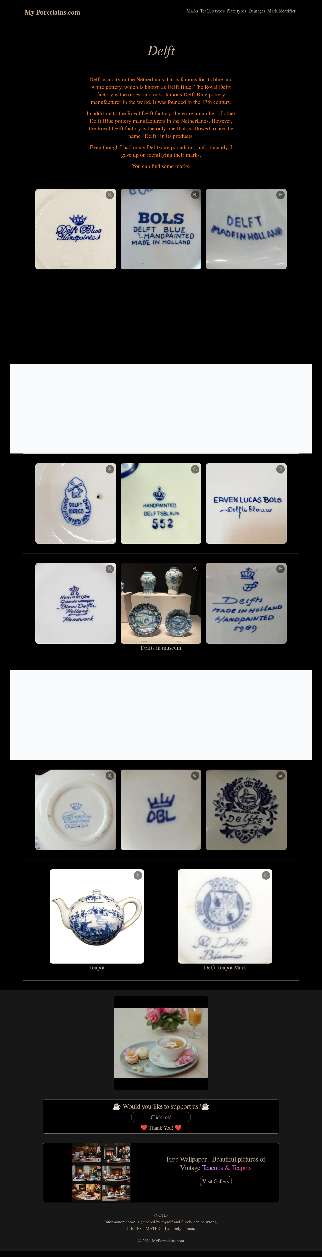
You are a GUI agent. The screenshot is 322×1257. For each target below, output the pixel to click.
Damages (256, 11)
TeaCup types (212, 11)
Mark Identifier (281, 11)
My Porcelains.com (52, 12)
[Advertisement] (161, 321)
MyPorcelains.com (168, 1240)
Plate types (237, 11)
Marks (192, 11)
